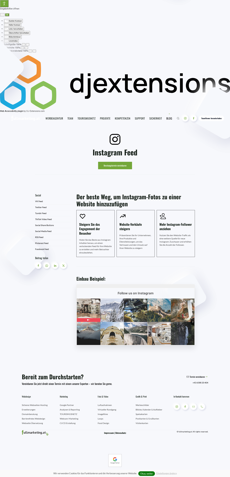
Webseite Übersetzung (32, 423)
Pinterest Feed (41, 243)
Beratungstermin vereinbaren (115, 165)
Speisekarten (141, 414)
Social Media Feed (43, 231)
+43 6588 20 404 (200, 382)
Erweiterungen (28, 409)
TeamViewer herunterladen (211, 118)
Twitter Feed (41, 207)
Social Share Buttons (44, 225)
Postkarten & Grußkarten (147, 418)
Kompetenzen (122, 118)
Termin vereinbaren (197, 376)
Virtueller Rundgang (107, 409)
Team (70, 118)
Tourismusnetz (87, 118)
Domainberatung (30, 414)
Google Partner (67, 405)
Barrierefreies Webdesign (33, 418)
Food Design (103, 423)
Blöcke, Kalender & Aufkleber (149, 409)
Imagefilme (103, 414)
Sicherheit (155, 118)
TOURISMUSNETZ (68, 414)
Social (38, 195)
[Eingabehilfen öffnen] (4, 3)
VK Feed (39, 201)
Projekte (105, 118)
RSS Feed (39, 237)
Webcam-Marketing (69, 418)
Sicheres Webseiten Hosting (35, 405)
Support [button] (140, 118)
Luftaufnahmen (105, 405)
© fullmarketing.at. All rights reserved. (192, 431)
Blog (169, 118)
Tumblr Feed (40, 213)
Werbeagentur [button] (54, 118)
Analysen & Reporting (70, 409)
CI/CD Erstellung (67, 423)
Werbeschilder (142, 405)
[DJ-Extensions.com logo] (115, 82)
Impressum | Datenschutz (115, 432)
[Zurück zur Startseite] (25, 118)
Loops (100, 418)
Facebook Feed (42, 249)
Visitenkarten (142, 423)
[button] (178, 118)
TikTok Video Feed (43, 219)
